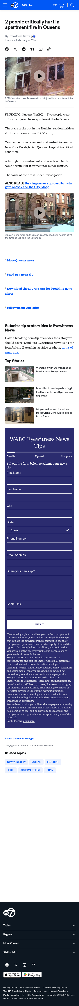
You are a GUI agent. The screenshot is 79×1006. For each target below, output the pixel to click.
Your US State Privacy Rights (17, 991)
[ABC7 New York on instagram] (24, 965)
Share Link (14, 604)
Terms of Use (40, 991)
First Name (14, 472)
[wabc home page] (9, 912)
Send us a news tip (20, 274)
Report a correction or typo (19, 738)
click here (29, 721)
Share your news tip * (21, 571)
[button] (5, 5)
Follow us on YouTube (22, 307)
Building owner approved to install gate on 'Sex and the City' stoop (39, 185)
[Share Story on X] (15, 49)
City (9, 505)
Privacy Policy (10, 988)
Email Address (16, 555)
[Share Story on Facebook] (7, 49)
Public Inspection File (13, 995)
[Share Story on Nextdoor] (32, 49)
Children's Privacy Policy (55, 988)
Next (39, 624)
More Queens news (20, 260)
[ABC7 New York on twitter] (15, 965)
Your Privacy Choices (30, 988)
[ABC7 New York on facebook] (7, 965)
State (10, 522)
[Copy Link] (49, 49)
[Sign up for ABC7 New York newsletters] (33, 965)
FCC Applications (35, 995)
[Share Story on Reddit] (24, 49)
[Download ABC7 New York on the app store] (12, 975)
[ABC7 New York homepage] (14, 5)
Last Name (14, 489)
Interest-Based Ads (58, 991)
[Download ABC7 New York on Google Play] (32, 975)
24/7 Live (27, 5)
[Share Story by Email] (40, 49)
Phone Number (17, 538)
